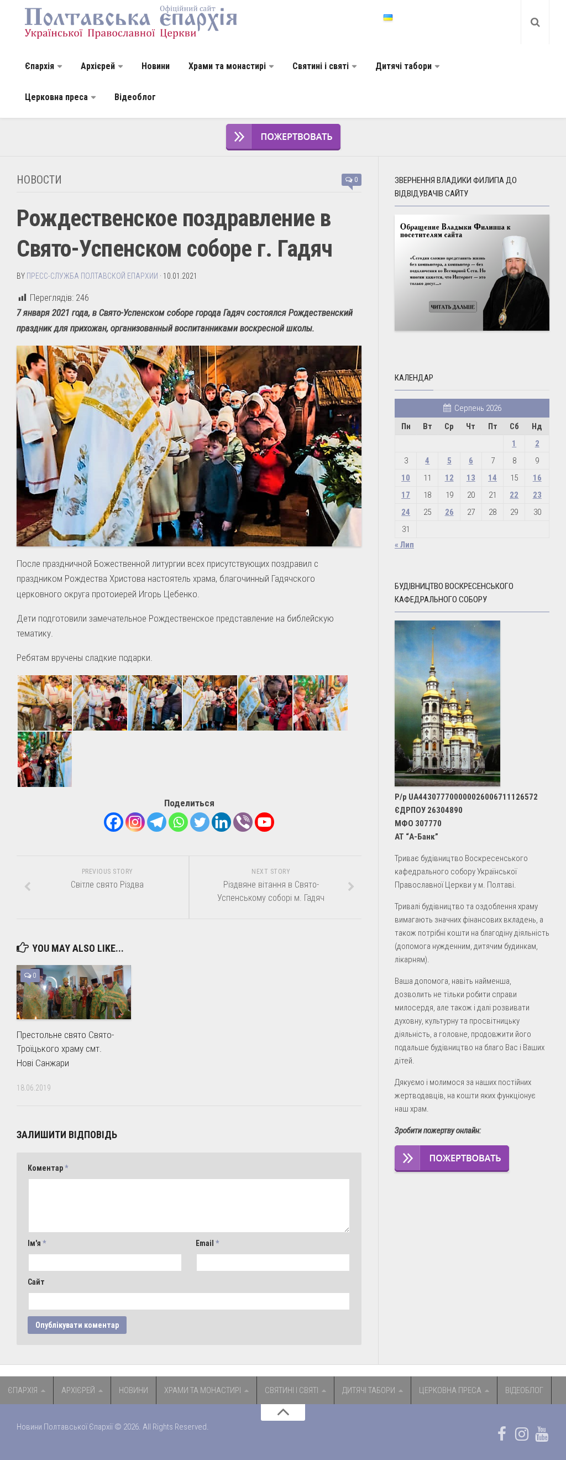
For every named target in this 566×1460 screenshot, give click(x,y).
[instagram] (522, 1434)
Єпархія (39, 66)
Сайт (36, 1282)
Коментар (48, 1168)
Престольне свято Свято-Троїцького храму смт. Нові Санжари (65, 1048)
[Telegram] (156, 822)
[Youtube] (264, 822)
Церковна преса (56, 97)
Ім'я (37, 1243)
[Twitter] (199, 822)
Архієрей (98, 66)
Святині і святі (320, 66)
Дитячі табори (403, 66)
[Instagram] (135, 822)
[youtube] (541, 1434)
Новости (39, 179)
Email (207, 1243)
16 (537, 478)
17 (405, 495)
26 (449, 512)
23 (537, 495)
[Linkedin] (221, 822)
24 (405, 512)
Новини (156, 66)
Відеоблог (135, 97)
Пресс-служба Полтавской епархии (92, 276)
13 (471, 478)
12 (449, 478)
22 (514, 495)
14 (492, 478)
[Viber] (243, 822)
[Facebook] (113, 822)
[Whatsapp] (178, 822)
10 (405, 478)
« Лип (404, 545)
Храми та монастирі (227, 66)
